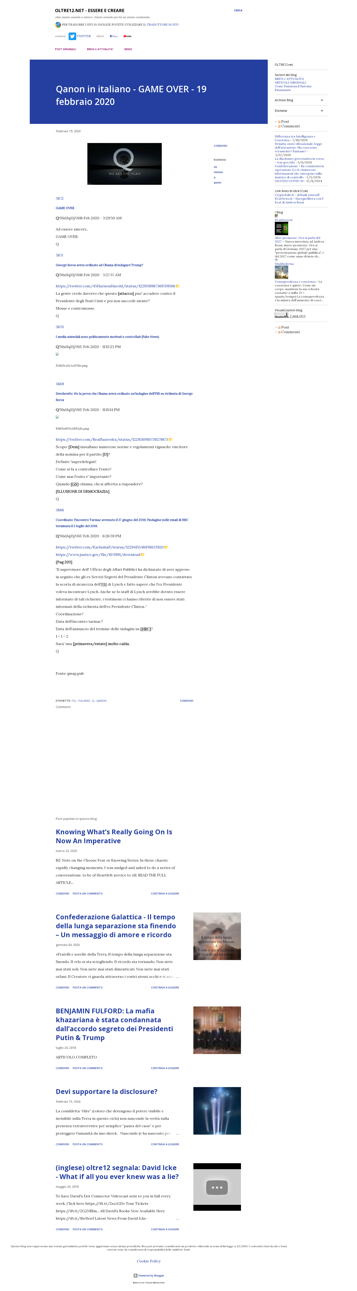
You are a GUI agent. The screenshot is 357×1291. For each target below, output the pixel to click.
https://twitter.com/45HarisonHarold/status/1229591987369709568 (115, 286)
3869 (60, 383)
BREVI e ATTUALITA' (100, 49)
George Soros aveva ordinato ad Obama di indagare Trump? (99, 265)
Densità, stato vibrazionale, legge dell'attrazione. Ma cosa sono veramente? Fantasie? (298, 147)
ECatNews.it (283, 220)
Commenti (290, 126)
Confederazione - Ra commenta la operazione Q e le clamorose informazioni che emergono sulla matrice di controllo (299, 171)
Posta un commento (88, 893)
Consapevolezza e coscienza (295, 281)
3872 (60, 198)
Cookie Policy (149, 1261)
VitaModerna (284, 264)
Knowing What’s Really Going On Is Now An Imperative (114, 836)
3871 (59, 255)
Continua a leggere (165, 893)
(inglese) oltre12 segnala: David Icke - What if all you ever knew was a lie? (117, 1172)
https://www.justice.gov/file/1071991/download (98, 554)
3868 (60, 510)
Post (284, 121)
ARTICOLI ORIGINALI (290, 82)
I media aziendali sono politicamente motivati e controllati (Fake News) (107, 337)
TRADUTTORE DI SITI (162, 24)
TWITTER (83, 36)
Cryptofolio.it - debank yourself (297, 195)
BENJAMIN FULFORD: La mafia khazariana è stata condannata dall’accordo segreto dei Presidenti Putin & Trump (114, 1024)
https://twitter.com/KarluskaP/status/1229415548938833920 (110, 547)
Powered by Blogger (151, 1275)
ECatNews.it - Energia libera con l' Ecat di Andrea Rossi (299, 200)
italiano (218, 172)
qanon (217, 182)
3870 (60, 326)
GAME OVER (65, 208)
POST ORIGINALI (65, 49)
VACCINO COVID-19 (289, 181)
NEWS (128, 49)
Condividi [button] (220, 145)
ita (215, 167)
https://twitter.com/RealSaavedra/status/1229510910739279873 (112, 439)
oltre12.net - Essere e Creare (89, 10)
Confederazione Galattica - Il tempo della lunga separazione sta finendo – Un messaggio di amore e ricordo (116, 925)
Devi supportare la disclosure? (106, 1091)
